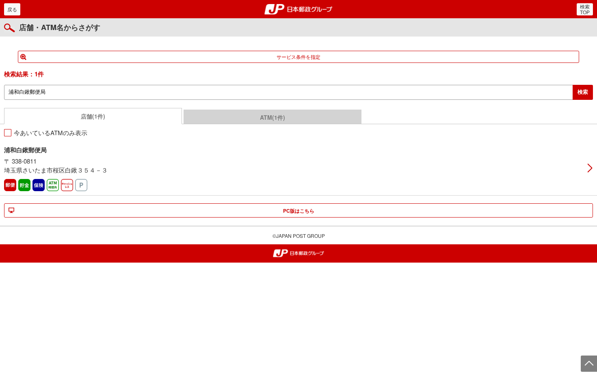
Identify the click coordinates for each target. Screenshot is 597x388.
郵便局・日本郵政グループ (299, 9)
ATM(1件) (272, 117)
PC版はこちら (298, 210)
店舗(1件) (93, 116)
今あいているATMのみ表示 (50, 132)
